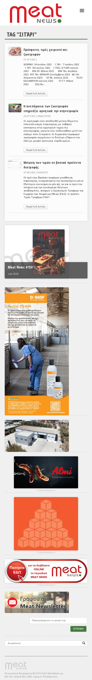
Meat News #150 (20, 267)
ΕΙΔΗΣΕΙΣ (42, 172)
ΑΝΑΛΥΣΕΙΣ (44, 116)
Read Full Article (35, 93)
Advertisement (46, 490)
